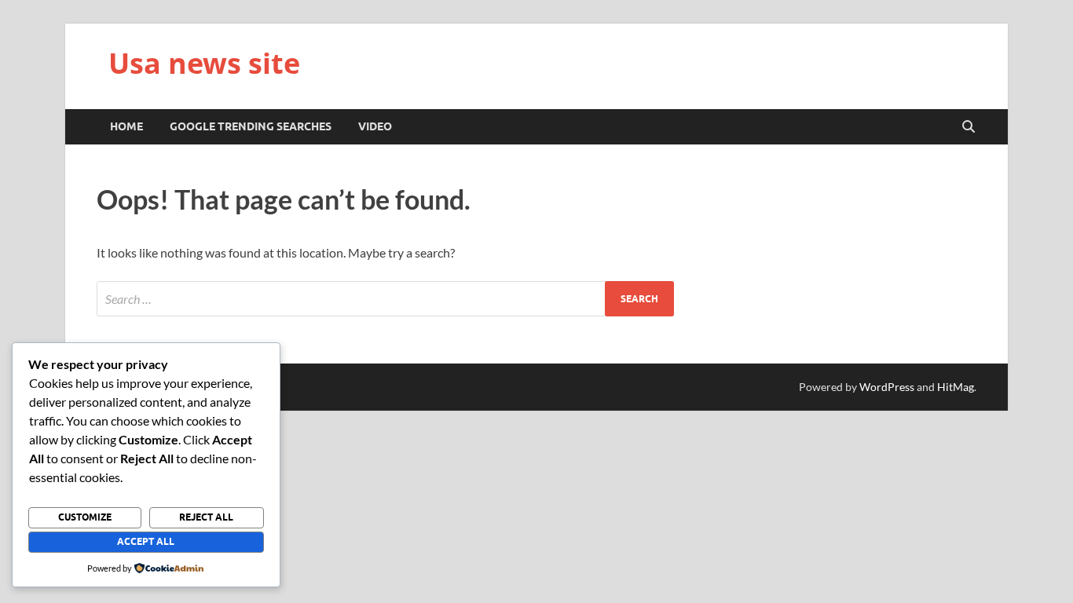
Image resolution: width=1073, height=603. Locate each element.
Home (126, 126)
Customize (85, 517)
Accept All (145, 541)
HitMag (955, 386)
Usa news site (204, 63)
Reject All (206, 517)
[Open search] (968, 127)
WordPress (886, 386)
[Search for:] (385, 298)
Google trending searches (250, 126)
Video (375, 126)
